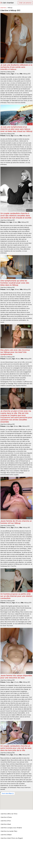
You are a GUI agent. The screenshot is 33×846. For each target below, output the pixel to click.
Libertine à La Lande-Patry (9, 831)
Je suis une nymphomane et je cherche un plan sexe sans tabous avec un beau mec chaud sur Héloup (16, 129)
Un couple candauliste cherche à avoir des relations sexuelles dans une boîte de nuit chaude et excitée (15, 215)
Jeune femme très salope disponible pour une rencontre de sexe (16, 676)
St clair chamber (7, 3)
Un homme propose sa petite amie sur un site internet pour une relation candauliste (16, 596)
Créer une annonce (25, 3)
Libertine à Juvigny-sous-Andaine (11, 828)
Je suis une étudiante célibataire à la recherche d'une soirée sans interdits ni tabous (16, 67)
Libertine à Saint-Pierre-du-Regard (12, 838)
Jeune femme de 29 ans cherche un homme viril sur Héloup (16, 522)
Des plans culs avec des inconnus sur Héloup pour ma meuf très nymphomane (15, 352)
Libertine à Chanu (6, 817)
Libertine (3, 7)
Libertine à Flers (6, 821)
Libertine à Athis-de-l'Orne (9, 814)
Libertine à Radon (6, 834)
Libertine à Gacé (6, 824)
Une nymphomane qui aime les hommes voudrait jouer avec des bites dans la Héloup (14, 283)
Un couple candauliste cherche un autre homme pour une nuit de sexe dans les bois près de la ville (15, 748)
